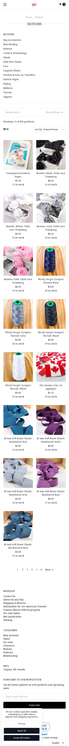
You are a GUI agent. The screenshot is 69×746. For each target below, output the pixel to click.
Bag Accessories (12, 39)
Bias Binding (10, 44)
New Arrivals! (11, 635)
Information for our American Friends (24, 606)
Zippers (7, 96)
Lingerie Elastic (12, 70)
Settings (22, 723)
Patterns (8, 652)
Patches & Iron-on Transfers (19, 74)
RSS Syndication (12, 616)
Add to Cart (18, 165)
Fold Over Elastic (12, 61)
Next (48, 569)
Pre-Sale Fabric (11, 613)
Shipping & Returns (14, 603)
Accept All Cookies (21, 737)
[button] (34, 112)
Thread (7, 92)
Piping (7, 83)
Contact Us (9, 596)
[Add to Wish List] (29, 149)
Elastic (7, 57)
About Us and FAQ (13, 599)
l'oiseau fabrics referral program (21, 609)
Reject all (21, 730)
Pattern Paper (11, 79)
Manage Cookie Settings (46, 737)
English (55, 742)
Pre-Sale (8, 642)
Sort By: (38, 129)
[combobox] (58, 743)
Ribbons (8, 88)
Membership (10, 655)
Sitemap (7, 620)
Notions (39, 17)
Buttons (7, 48)
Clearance (9, 645)
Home (29, 17)
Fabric (6, 638)
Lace (5, 66)
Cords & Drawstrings (15, 53)
